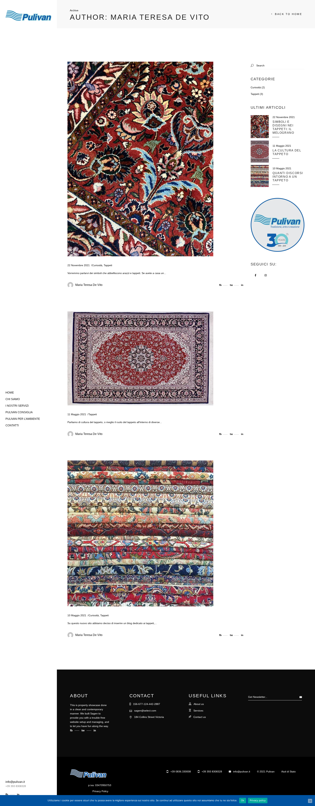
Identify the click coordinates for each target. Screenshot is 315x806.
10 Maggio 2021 (76, 615)
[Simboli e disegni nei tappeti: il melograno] (140, 159)
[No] (310, 801)
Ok (242, 800)
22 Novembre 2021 (78, 265)
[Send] (302, 696)
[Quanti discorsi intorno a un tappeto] (140, 533)
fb (7, 794)
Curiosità (97, 265)
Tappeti (108, 265)
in (18, 794)
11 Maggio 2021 (76, 414)
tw (83, 730)
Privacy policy (258, 800)
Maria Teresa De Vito (88, 284)
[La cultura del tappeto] (140, 358)
